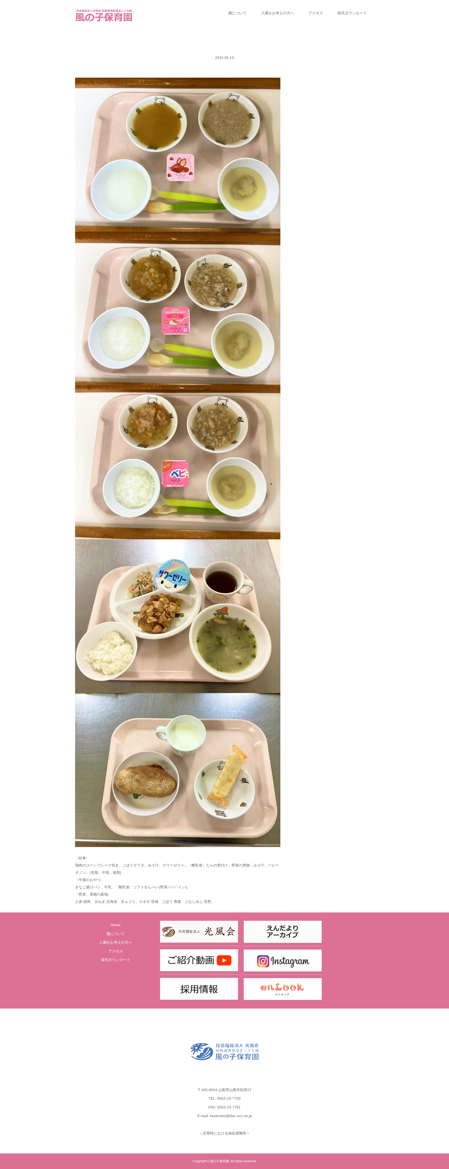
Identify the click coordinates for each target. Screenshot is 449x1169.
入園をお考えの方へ (277, 13)
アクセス (315, 13)
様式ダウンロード (352, 13)
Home (116, 925)
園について (237, 13)
